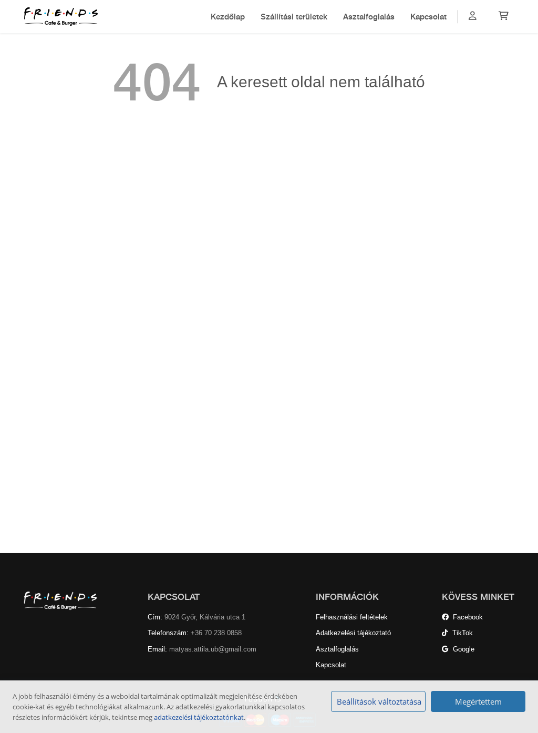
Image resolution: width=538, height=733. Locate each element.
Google (461, 649)
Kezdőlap (228, 16)
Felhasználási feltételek (352, 617)
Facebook (466, 617)
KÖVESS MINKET (478, 597)
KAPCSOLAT (174, 597)
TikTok (460, 633)
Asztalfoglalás (369, 16)
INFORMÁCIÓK (347, 597)
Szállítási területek (294, 16)
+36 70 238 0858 (216, 633)
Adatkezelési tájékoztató (353, 633)
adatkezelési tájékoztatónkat (199, 717)
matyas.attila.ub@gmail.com (212, 649)
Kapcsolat (428, 16)
